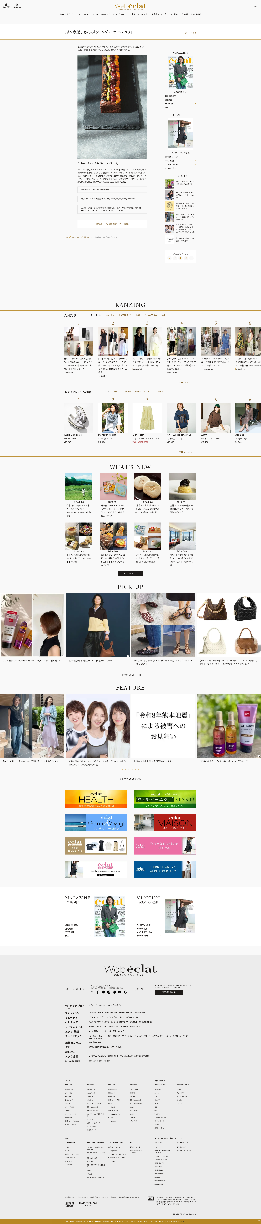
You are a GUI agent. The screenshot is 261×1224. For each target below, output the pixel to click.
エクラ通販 (184, 14)
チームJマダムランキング (179, 1036)
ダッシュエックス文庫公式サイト (117, 1154)
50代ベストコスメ (132, 1017)
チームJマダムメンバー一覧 (158, 1036)
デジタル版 (169, 104)
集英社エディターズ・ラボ (184, 1151)
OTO (155, 1147)
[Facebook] (175, 258)
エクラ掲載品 (170, 161)
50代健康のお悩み (146, 1022)
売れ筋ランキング (171, 157)
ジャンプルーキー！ (70, 1114)
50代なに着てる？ (125, 1013)
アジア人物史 (69, 1164)
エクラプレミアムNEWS (97, 1056)
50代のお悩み (135, 1027)
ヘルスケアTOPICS (96, 1022)
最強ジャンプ (69, 1100)
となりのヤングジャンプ (93, 1123)
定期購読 (168, 100)
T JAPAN (157, 1114)
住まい (105, 1027)
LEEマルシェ (158, 1166)
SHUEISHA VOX (159, 1163)
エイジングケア (112, 1017)
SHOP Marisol (158, 1170)
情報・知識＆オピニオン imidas (95, 1177)
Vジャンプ (68, 1096)
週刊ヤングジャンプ (92, 1110)
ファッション (83, 14)
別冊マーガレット (113, 1110)
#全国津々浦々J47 (113, 224)
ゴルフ (98, 1027)
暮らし (130, 1036)
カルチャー (124, 1027)
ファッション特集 (140, 1013)
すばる (67, 1147)
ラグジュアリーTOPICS (97, 1005)
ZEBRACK (68, 1110)
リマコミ (110, 1117)
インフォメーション (95, 1061)
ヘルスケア (105, 14)
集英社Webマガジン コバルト (116, 1158)
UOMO (156, 1124)
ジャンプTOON (69, 1107)
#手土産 (99, 224)
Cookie (132, 1114)
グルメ (123, 1036)
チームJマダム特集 (95, 1038)
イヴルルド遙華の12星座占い (99, 1047)
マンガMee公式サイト (114, 1114)
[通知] (191, 258)
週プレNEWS (181, 1093)
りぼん (110, 1103)
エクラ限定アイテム (172, 165)
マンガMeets (112, 1121)
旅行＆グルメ (113, 1027)
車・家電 (91, 1027)
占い (166, 14)
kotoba (89, 1170)
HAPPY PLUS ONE (160, 1117)
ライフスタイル (118, 14)
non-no (156, 1093)
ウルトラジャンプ (91, 1130)
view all (186, 383)
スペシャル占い (116, 1047)
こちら (177, 1204)
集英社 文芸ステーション (72, 1154)
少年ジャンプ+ (69, 1103)
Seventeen (157, 1089)
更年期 (106, 1022)
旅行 (109, 1036)
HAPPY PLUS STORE (160, 1159)
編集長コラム (157, 14)
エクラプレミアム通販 (141, 1056)
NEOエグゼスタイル (114, 1005)
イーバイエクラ (170, 168)
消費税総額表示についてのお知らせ (129, 1197)
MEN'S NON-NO (159, 1121)
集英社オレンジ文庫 (114, 1147)
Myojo (179, 1089)
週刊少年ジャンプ (70, 1089)
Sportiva (179, 1100)
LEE (155, 1107)
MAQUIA (157, 1100)
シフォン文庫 (112, 1161)
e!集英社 (89, 1174)
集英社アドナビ (181, 1147)
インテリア (138, 1036)
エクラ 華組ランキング (116, 1031)
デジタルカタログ (126, 1056)
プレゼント (107, 1061)
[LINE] (180, 258)
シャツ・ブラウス (142, 392)
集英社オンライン (159, 1128)
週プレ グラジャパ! (182, 1096)
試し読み (174, 14)
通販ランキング (112, 1056)
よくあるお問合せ (83, 1197)
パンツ (128, 392)
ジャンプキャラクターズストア (162, 1156)
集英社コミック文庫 (70, 1124)
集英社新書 (90, 1161)
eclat (156, 1110)
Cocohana (133, 1117)
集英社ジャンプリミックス (72, 1121)
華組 (138, 315)
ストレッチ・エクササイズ (119, 1022)
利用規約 (113, 1197)
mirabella (157, 1177)
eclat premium (158, 1173)
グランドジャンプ (91, 1126)
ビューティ (95, 14)
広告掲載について (70, 1197)
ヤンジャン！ (90, 1119)
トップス (117, 392)
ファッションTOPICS (96, 1013)
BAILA (156, 1096)
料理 (145, 1036)
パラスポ (179, 1103)
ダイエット (133, 1022)
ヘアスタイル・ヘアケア (97, 1017)
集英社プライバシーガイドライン (99, 1197)
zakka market (158, 1184)
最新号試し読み (170, 96)
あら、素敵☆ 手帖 (95, 1042)
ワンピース (158, 392)
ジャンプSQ (68, 1093)
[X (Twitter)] (169, 258)
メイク (121, 1017)
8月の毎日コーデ (111, 1013)
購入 (166, 107)
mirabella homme (159, 1180)
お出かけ (116, 1036)
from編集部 (196, 14)
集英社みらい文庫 (135, 1147)
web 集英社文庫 (70, 1158)
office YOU (133, 1121)
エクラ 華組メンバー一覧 (97, 1031)
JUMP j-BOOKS (113, 1151)
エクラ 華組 (130, 14)
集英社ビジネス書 (92, 1158)
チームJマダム (143, 14)
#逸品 (126, 224)
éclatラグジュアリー (68, 14)
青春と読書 (68, 1161)
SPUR (156, 1103)
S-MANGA (68, 1117)
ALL (163, 315)
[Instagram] (186, 258)
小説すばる (68, 1151)
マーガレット (111, 1107)
